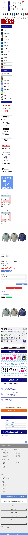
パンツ (5, 36)
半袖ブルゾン (7, 19)
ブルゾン (5, 17)
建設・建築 (6, 73)
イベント (6, 92)
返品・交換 (14, 512)
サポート (14, 523)
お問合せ (2, 529)
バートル (4, 475)
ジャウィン (5, 485)
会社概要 (2, 526)
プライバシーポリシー (5, 527)
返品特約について (4, 291)
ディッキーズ (5, 489)
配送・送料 (14, 509)
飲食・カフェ (7, 95)
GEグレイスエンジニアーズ (8, 488)
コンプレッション (6, 459)
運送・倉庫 (6, 89)
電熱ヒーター (27, 19)
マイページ (8, 428)
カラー (2, 274)
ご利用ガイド (8, 420)
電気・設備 (6, 83)
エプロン (21, 17)
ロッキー (4, 491)
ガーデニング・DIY (19, 462)
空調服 (5, 60)
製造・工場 (6, 86)
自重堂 (4, 482)
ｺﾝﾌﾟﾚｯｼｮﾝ (16, 17)
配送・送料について (10, 422)
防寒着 (5, 64)
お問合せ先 (14, 516)
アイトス (4, 481)
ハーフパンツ (10, 19)
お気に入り (20, 6)
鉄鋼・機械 (6, 80)
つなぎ (5, 54)
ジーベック (5, 484)
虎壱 (4, 477)
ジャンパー (6, 51)
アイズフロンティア (6, 478)
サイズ (2, 278)
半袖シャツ (6, 45)
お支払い (14, 505)
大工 (5, 77)
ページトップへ (26, 442)
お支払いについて (9, 424)
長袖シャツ (6, 42)
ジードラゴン (5, 487)
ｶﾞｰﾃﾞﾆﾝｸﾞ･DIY (7, 98)
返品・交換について (10, 426)
